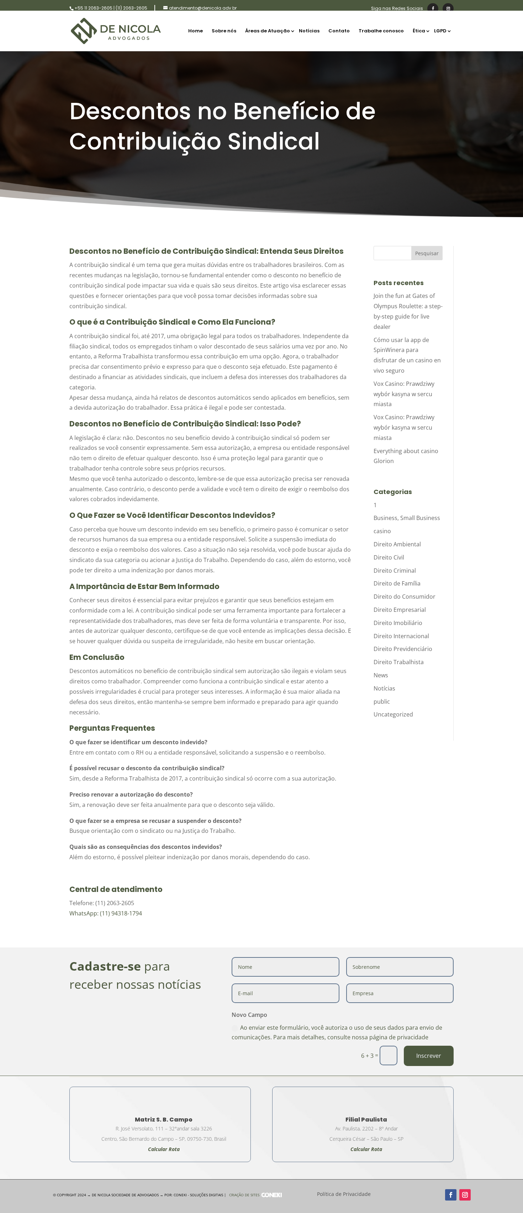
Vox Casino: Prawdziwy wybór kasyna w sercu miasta (404, 394)
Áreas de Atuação (267, 31)
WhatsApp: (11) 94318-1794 (105, 913)
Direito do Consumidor (404, 596)
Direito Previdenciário (403, 649)
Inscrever (428, 1056)
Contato (339, 31)
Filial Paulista (366, 1119)
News (381, 675)
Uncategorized (393, 714)
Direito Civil (389, 557)
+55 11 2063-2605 (93, 8)
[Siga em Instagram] (465, 1195)
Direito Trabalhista (399, 662)
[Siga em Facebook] (450, 1195)
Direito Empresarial (400, 610)
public (382, 701)
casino (382, 531)
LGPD (440, 31)
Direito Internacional (401, 636)
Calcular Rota (366, 1149)
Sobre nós (224, 31)
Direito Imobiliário (398, 623)
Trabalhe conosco (381, 31)
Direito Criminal (395, 570)
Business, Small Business (407, 518)
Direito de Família (397, 583)
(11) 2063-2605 (131, 8)
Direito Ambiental (397, 544)
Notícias (309, 31)
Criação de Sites (244, 1194)
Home (195, 31)
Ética (419, 31)
